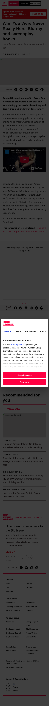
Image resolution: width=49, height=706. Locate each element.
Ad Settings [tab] (30, 331)
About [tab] (43, 331)
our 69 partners (18, 345)
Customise (24, 382)
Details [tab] (18, 331)
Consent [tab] (7, 331)
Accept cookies (24, 375)
